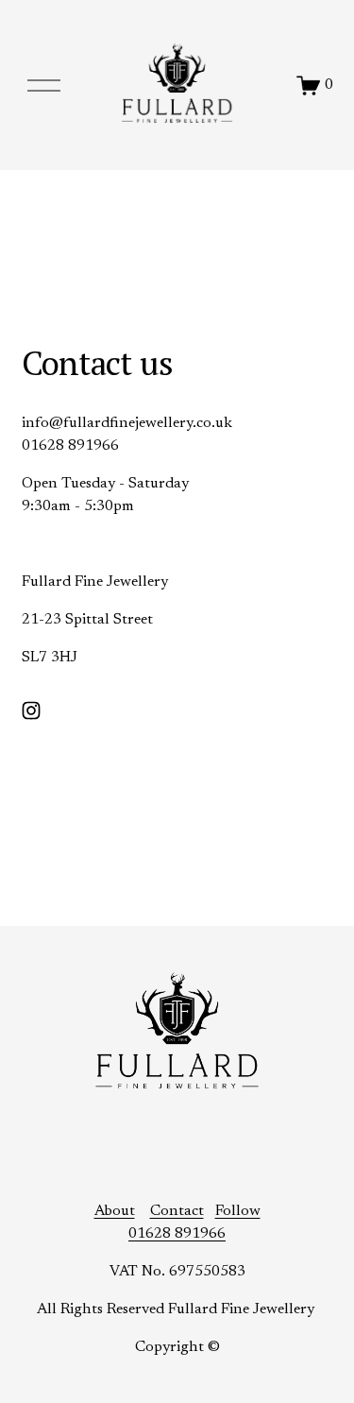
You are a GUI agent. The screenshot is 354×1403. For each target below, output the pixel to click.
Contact (177, 1211)
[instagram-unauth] (31, 710)
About (114, 1211)
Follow (238, 1211)
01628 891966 (177, 1233)
